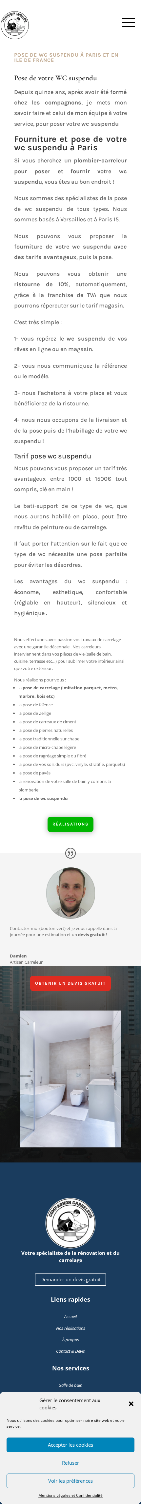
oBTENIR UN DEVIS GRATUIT (70, 983)
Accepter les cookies (70, 1444)
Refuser (70, 1462)
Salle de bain (70, 1385)
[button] (131, 1404)
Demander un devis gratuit (70, 1279)
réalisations (70, 824)
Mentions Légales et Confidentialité (70, 1495)
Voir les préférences (70, 1480)
